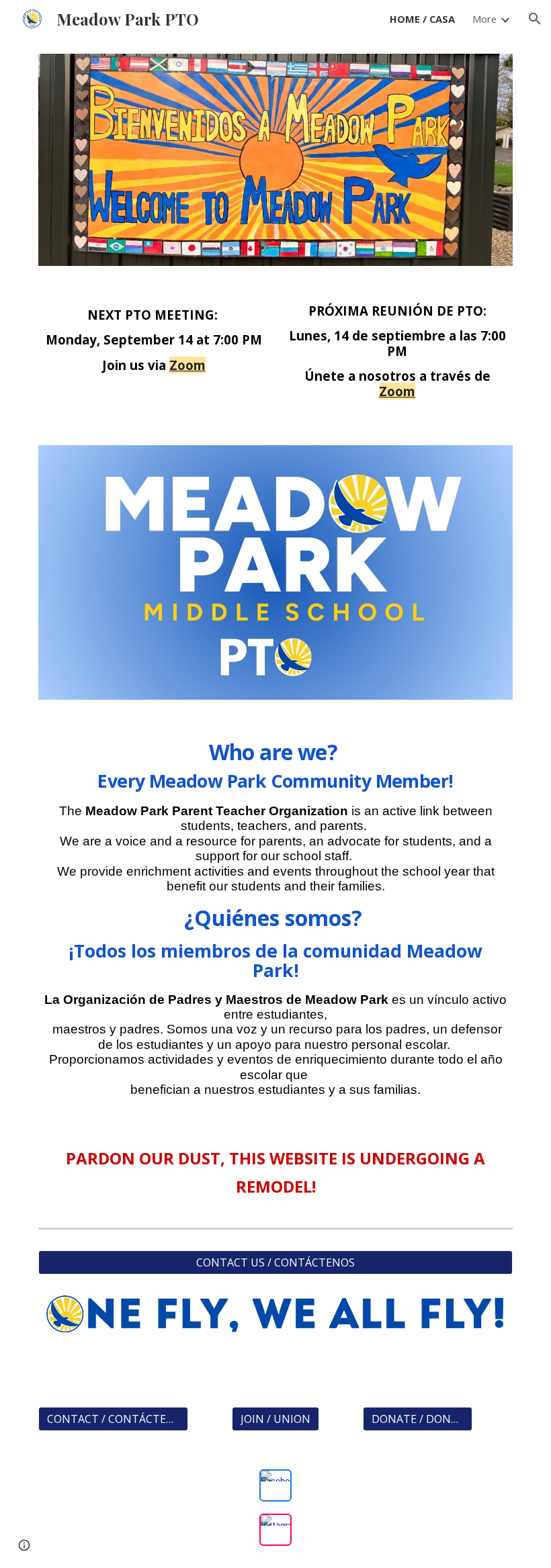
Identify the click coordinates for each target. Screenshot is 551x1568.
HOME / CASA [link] (422, 19)
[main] (153, 346)
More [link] (484, 19)
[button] (535, 19)
